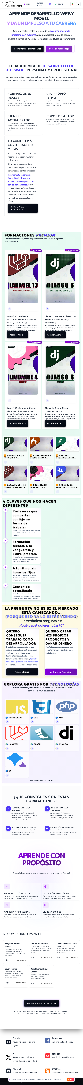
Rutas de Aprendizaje (59, 48)
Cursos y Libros (22, 672)
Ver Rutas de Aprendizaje (61, 672)
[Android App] (72, 4)
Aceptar (70, 1079)
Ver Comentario (20, 960)
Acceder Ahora (16, 334)
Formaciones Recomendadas (27, 48)
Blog (28, 4)
